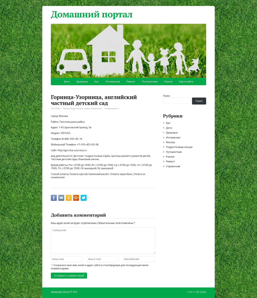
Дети (67, 81)
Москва (66, 108)
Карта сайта (186, 81)
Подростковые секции (80, 108)
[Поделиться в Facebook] (54, 198)
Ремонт (130, 81)
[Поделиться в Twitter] (84, 198)
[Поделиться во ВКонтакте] (61, 198)
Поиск (166, 95)
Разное (168, 81)
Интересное (113, 81)
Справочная (96, 108)
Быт (96, 81)
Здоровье (82, 81)
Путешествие (150, 81)
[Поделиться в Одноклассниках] (69, 198)
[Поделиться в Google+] (76, 198)
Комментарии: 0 (112, 108)
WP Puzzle (201, 291)
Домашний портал (92, 14)
